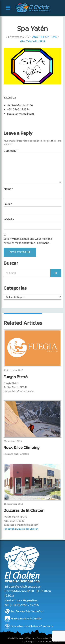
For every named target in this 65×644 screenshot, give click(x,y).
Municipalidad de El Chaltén (26, 618)
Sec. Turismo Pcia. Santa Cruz (27, 611)
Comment (11, 150)
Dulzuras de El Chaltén (24, 510)
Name (8, 188)
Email (8, 204)
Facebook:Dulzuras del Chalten (21, 528)
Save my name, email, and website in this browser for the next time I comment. (28, 240)
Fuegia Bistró (16, 377)
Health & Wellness (32, 41)
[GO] (55, 273)
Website (9, 219)
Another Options (44, 36)
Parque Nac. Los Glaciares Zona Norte (31, 626)
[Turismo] (7, 611)
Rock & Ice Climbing (22, 447)
